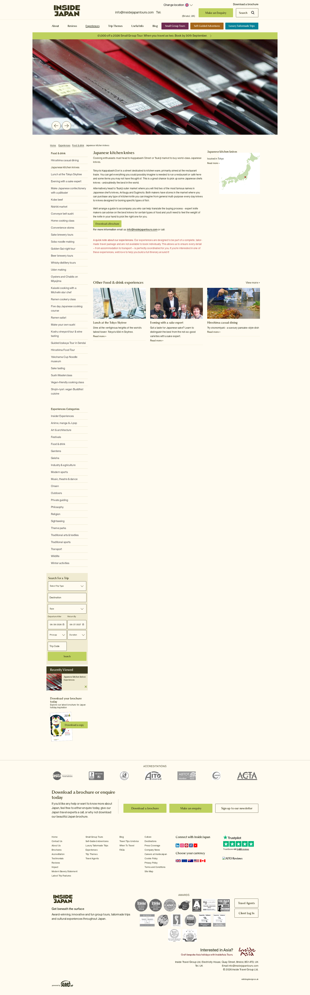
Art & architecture (61, 430)
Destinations (150, 841)
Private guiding (59, 500)
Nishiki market (59, 206)
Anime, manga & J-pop (64, 423)
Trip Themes (115, 26)
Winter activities (60, 563)
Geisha (55, 458)
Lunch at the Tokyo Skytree (66, 174)
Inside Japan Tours (67, 9)
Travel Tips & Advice (129, 841)
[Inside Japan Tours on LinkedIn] (177, 845)
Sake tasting (58, 368)
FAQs (122, 850)
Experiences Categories (65, 409)
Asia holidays (203, 954)
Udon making (58, 269)
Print (258, 146)
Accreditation (58, 854)
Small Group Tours (175, 26)
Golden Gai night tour (63, 248)
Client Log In (246, 913)
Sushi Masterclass (61, 375)
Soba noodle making (62, 241)
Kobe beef (57, 199)
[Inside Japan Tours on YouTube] (195, 845)
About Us (56, 845)
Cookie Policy (151, 858)
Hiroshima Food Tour (63, 350)
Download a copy (74, 725)
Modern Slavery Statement (65, 871)
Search (243, 13)
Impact (55, 867)
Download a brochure (245, 4)
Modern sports (59, 472)
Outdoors (56, 493)
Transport (56, 549)
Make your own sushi (63, 324)
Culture (148, 837)
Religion (55, 514)
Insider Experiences (62, 416)
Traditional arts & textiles (65, 535)
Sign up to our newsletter (236, 808)
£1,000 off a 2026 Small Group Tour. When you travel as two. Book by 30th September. (152, 35)
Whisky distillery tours (63, 262)
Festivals (56, 437)
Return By (71, 616)
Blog (155, 26)
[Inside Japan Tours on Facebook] (191, 845)
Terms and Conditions (155, 867)
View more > (253, 282)
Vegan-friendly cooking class (67, 382)
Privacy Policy (151, 863)
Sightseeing (57, 521)
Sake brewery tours (62, 234)
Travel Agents (92, 858)
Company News (152, 850)
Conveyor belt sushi (62, 213)
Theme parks (58, 528)
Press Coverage (152, 845)
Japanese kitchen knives (97, 145)
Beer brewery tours (62, 255)
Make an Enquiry (216, 13)
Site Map (149, 871)
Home (53, 145)
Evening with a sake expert (66, 181)
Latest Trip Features (61, 876)
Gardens (56, 451)
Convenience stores (62, 227)
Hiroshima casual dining (65, 160)
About (55, 26)
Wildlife (55, 556)
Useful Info (137, 26)
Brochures (57, 850)
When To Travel (126, 845)
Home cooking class (62, 220)
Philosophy (57, 507)
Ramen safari (58, 317)
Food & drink (78, 145)
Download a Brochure (107, 224)
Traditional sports (61, 542)
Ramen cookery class (63, 299)
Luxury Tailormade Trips (242, 26)
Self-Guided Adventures (207, 26)
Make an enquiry (191, 808)
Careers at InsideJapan (156, 854)
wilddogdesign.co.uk (249, 979)
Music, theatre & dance (64, 479)
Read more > (213, 163)
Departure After (54, 616)
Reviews (72, 26)
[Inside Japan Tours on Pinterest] (186, 845)
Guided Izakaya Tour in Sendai (68, 343)
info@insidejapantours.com (134, 12)
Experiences (92, 26)
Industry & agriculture (63, 465)
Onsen (55, 486)
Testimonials (58, 858)
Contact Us (57, 841)
